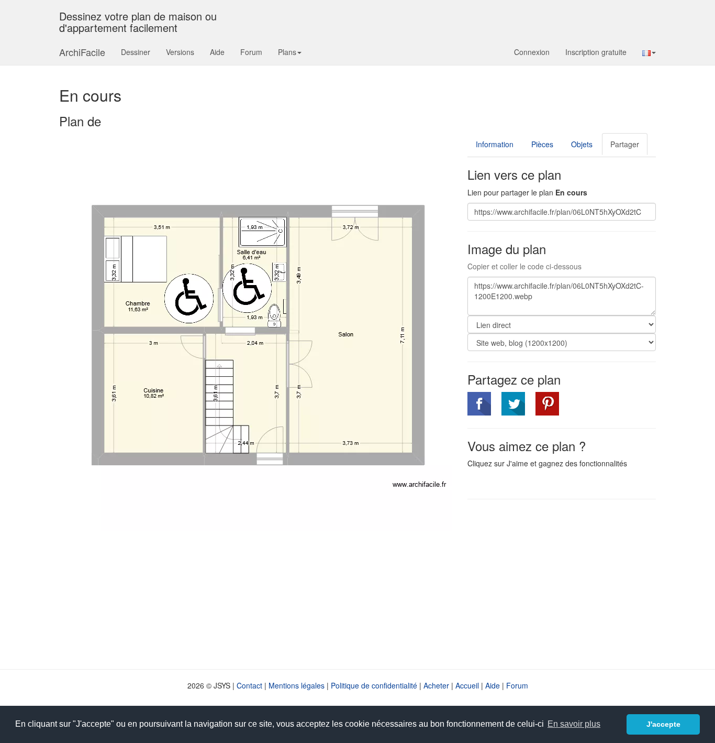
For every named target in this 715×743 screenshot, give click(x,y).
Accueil (467, 685)
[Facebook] (479, 404)
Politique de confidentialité (374, 685)
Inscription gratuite (596, 52)
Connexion (532, 52)
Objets (582, 144)
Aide (217, 52)
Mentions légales (297, 685)
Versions (180, 52)
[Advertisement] (555, 583)
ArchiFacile (82, 52)
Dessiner (135, 52)
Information (494, 144)
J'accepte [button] (663, 724)
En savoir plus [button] (574, 723)
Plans (287, 52)
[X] (513, 404)
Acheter (436, 685)
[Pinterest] (547, 404)
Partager (624, 144)
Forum (251, 52)
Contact (249, 685)
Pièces (542, 144)
